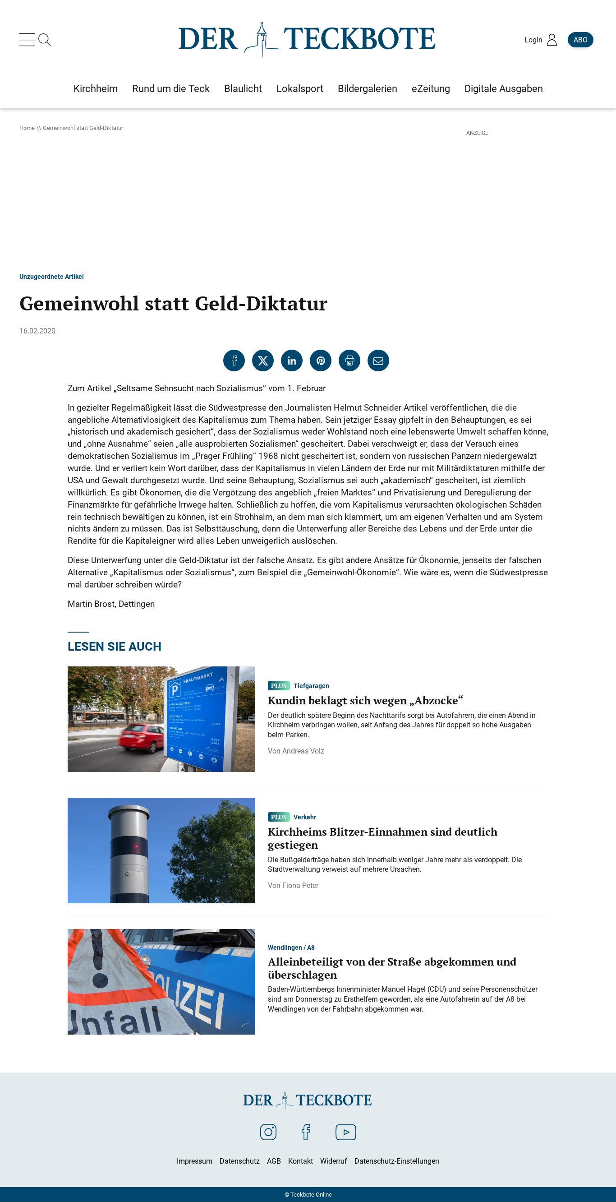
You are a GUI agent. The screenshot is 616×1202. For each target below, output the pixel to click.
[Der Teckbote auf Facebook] (306, 1131)
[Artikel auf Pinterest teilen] (320, 360)
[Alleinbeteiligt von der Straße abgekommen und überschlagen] (161, 981)
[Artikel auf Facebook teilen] (234, 360)
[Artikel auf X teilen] (263, 360)
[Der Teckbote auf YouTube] (346, 1131)
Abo (581, 40)
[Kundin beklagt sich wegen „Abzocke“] (161, 719)
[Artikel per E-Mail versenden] (378, 360)
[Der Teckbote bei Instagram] (268, 1131)
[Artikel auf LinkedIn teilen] (292, 360)
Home (27, 128)
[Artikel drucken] (349, 360)
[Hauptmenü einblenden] (28, 39)
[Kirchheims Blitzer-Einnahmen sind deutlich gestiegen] (161, 850)
